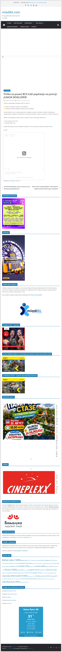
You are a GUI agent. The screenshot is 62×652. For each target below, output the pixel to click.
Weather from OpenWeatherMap (31, 635)
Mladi (24, 566)
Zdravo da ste (24, 582)
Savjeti (37, 573)
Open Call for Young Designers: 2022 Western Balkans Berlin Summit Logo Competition (45, 188)
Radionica (51, 570)
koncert (55, 563)
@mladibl (8, 597)
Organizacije (28, 23)
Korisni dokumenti (12, 26)
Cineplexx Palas (36, 560)
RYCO (29, 573)
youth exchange (50, 578)
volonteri (19, 579)
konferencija (6, 566)
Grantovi (35, 563)
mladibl (13, 100)
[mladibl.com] (4, 25)
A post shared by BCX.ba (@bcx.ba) (24, 177)
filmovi (14, 563)
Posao (28, 100)
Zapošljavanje (7, 90)
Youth (43, 578)
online (40, 566)
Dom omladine (18, 23)
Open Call (49, 566)
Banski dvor (26, 560)
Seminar (44, 573)
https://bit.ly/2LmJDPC (36, 295)
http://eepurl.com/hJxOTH (21, 550)
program (34, 570)
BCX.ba (17, 100)
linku (51, 126)
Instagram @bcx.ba (15, 181)
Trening (54, 576)
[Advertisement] (31, 44)
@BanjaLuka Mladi (11, 600)
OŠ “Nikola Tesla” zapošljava (37, 2)
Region (4, 573)
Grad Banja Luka (24, 563)
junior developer (23, 100)
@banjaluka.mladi (11, 591)
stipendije (8, 576)
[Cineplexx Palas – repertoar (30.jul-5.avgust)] (29, 489)
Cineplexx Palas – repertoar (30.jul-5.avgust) (57, 485)
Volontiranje (27, 579)
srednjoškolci (52, 573)
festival (8, 563)
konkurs (15, 566)
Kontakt (33, 26)
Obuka (32, 566)
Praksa (26, 570)
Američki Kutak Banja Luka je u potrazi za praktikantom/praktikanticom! (17, 188)
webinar (37, 579)
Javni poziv (48, 563)
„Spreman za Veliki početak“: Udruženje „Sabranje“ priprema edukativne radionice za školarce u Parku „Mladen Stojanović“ (57, 440)
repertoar (12, 573)
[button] (32, 23)
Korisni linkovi (24, 26)
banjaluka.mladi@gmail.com (24, 537)
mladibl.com (11, 12)
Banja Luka (11, 560)
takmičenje (31, 576)
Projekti (42, 570)
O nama (9, 23)
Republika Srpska (21, 573)
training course (42, 576)
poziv (20, 570)
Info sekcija (39, 23)
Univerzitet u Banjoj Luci (8, 579)
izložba (41, 563)
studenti (21, 575)
